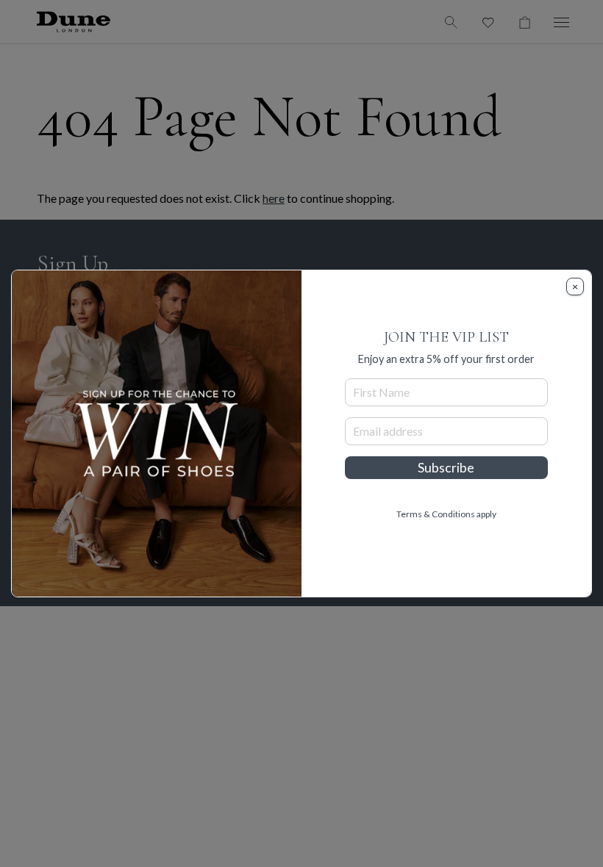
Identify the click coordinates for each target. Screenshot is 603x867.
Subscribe (446, 467)
